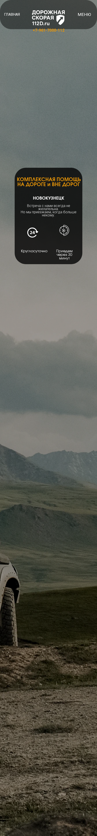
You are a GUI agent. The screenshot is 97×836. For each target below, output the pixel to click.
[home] (48, 17)
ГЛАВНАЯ (12, 14)
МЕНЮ (84, 14)
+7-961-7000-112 (49, 30)
